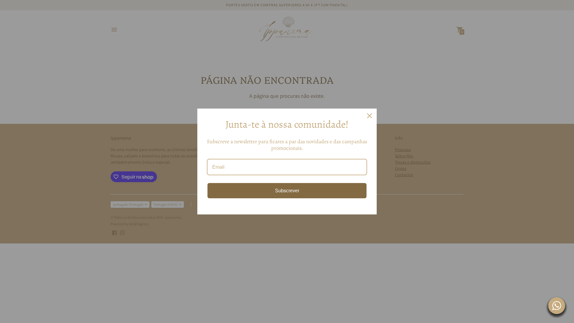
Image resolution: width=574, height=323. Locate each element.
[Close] (369, 116)
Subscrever (287, 190)
